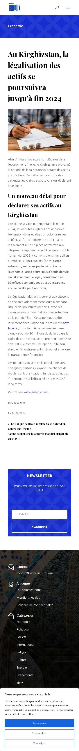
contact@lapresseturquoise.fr (37, 573)
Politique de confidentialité (35, 605)
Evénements (25, 675)
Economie (15, 26)
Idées (20, 682)
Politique (23, 629)
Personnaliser (39, 733)
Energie (22, 667)
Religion (22, 652)
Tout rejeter (39, 743)
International (25, 644)
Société (22, 636)
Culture (22, 659)
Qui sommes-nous (29, 589)
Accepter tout (40, 723)
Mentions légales (28, 597)
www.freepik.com (36, 392)
